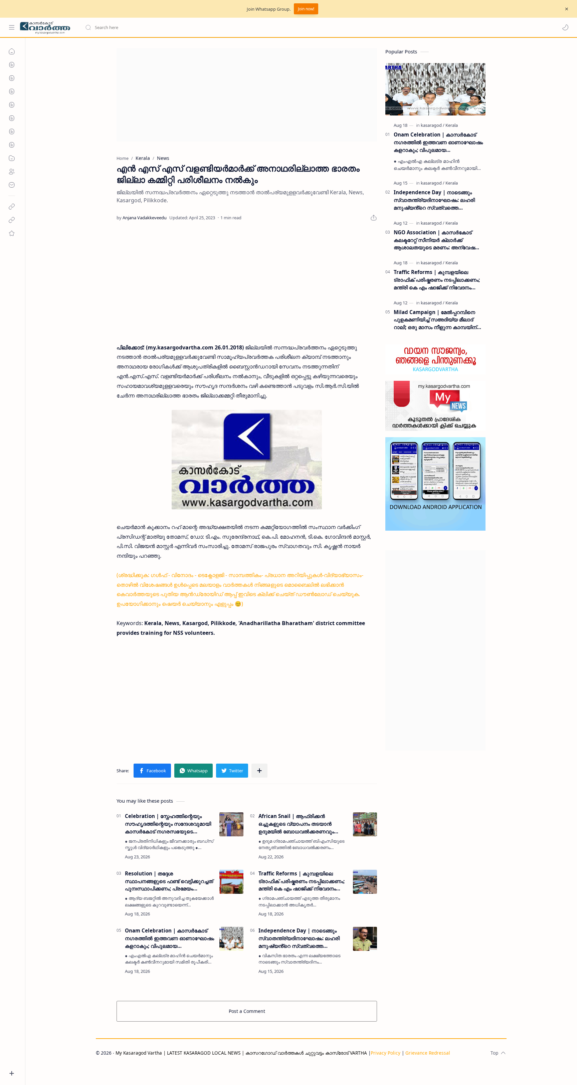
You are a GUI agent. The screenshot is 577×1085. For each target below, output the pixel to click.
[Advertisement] (247, 95)
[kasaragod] (432, 125)
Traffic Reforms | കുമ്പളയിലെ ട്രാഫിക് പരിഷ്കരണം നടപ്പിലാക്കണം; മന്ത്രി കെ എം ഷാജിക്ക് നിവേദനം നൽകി (301, 881)
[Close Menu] (567, 9)
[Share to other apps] (259, 771)
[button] (565, 27)
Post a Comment (247, 1011)
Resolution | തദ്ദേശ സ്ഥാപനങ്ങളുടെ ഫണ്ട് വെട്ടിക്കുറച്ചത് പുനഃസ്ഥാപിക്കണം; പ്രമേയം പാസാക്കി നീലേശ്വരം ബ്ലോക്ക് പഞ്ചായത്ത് (169, 881)
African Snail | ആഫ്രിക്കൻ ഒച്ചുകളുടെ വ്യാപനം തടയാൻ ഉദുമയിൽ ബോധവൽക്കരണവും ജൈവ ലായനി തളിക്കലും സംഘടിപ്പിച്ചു (296, 824)
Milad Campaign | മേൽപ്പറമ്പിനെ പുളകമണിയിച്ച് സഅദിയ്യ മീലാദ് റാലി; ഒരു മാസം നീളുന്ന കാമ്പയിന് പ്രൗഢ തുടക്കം (435, 320)
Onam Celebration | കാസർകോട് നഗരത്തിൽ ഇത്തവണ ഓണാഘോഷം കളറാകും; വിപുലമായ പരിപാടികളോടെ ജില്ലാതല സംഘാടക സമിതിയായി (169, 938)
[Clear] (190, 27)
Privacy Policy (385, 1053)
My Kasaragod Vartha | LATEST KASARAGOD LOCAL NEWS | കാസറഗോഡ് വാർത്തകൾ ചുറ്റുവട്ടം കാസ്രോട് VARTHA (241, 1053)
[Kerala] (451, 125)
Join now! (306, 9)
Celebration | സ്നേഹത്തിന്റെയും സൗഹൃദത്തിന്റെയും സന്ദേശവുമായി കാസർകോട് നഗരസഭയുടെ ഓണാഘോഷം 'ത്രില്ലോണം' (168, 824)
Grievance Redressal (427, 1053)
